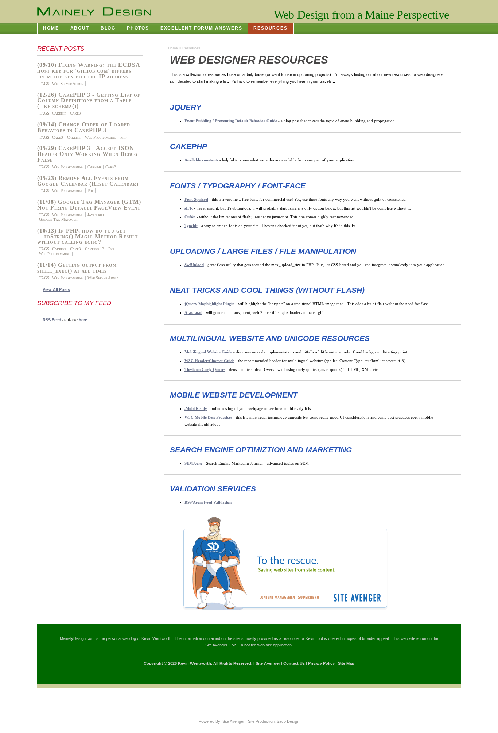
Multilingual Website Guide (208, 352)
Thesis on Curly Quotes (204, 369)
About (79, 28)
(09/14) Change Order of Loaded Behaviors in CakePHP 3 (83, 127)
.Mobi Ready (195, 408)
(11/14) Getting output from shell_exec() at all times (77, 268)
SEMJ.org (193, 463)
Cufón (189, 217)
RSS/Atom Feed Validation (208, 502)
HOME (51, 28)
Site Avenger (268, 663)
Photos (138, 28)
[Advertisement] (66, 436)
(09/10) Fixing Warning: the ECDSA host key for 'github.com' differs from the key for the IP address (88, 70)
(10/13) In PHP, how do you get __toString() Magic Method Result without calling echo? (87, 236)
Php (123, 137)
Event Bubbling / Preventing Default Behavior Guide (230, 121)
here (83, 320)
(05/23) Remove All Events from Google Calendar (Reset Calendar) (88, 181)
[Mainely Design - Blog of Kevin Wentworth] (94, 11)
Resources (270, 28)
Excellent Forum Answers (201, 28)
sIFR (188, 208)
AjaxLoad (193, 312)
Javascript (95, 214)
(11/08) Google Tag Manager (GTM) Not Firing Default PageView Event (89, 205)
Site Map (346, 663)
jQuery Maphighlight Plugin (209, 304)
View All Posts (56, 289)
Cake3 (75, 113)
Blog (108, 28)
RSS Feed (52, 320)
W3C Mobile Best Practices (208, 417)
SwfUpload (194, 264)
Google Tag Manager (58, 219)
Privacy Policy (321, 663)
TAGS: (44, 83)
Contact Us (294, 663)
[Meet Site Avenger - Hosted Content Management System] (279, 613)
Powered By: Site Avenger (222, 721)
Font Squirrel (196, 199)
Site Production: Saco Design (273, 721)
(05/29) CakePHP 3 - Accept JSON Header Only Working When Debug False (87, 153)
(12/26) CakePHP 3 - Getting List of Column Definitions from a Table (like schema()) (88, 100)
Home (173, 48)
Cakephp (59, 113)
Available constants (201, 160)
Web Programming (100, 137)
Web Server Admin (67, 83)
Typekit (191, 225)
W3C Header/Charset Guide (209, 360)
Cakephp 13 (94, 249)
